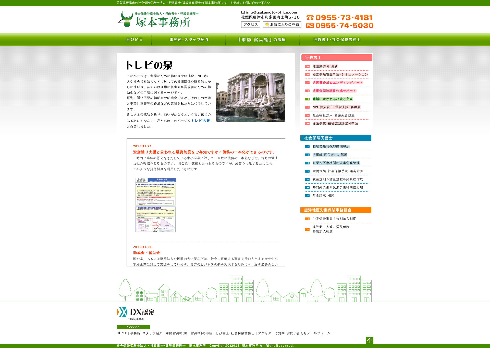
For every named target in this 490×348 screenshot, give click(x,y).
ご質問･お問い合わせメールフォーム (302, 333)
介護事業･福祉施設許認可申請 (335, 123)
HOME (122, 333)
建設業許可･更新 (325, 66)
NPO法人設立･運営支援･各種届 (337, 107)
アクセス (265, 333)
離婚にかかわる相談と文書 (333, 99)
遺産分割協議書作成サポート (335, 91)
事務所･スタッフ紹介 (146, 333)
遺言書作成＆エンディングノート (338, 82)
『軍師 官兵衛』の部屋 (330, 155)
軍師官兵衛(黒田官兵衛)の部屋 (189, 333)
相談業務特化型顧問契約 (331, 146)
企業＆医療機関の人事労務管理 (336, 163)
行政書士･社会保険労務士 (235, 333)
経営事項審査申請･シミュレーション (340, 74)
